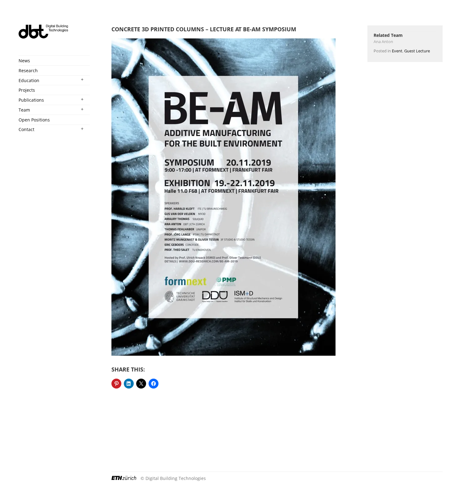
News (24, 61)
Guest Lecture (417, 51)
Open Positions (34, 120)
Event (397, 51)
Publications (31, 100)
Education (29, 80)
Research (28, 70)
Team (24, 110)
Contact (26, 129)
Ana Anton (383, 41)
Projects (27, 90)
